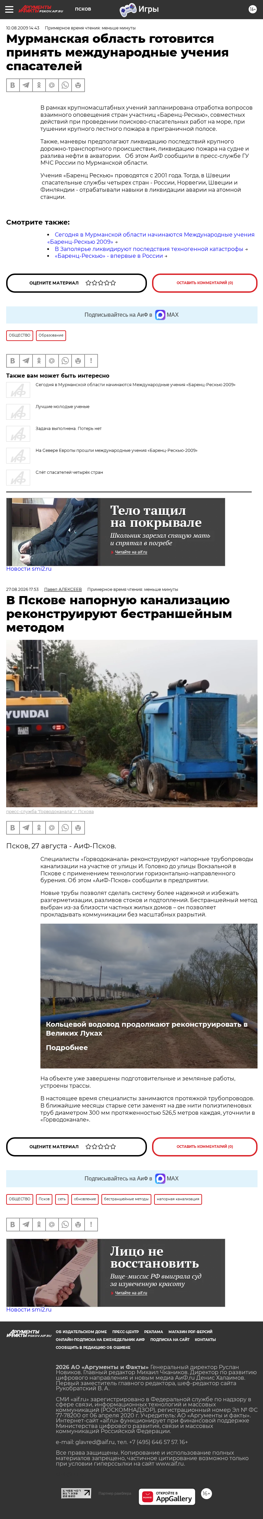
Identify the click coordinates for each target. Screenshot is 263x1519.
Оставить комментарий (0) (205, 283)
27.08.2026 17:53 (22, 589)
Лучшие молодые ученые (62, 406)
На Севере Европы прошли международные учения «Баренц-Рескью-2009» (117, 450)
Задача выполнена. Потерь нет (69, 428)
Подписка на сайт (169, 1340)
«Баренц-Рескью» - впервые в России (109, 256)
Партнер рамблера (115, 1493)
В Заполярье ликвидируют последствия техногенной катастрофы (149, 249)
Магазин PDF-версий (190, 1332)
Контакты (205, 1340)
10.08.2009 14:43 (22, 27)
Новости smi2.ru (29, 569)
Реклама (153, 1332)
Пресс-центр (125, 1332)
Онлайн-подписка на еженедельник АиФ (100, 1340)
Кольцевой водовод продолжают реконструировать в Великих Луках (147, 1028)
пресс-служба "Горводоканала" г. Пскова (50, 811)
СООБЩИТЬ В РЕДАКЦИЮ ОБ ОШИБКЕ (93, 1347)
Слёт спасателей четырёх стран (69, 472)
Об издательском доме (81, 1332)
